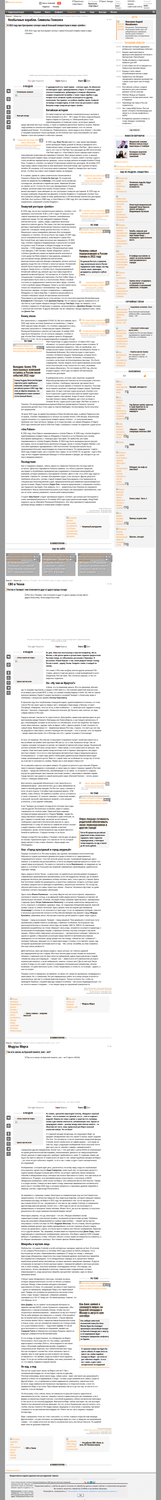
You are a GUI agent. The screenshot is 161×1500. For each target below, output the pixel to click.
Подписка (46, 6)
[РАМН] (122, 444)
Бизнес (83, 12)
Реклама (56, 6)
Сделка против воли (24, 681)
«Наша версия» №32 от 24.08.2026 (100, 990)
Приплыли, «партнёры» (93, 5)
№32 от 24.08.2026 (49, 3)
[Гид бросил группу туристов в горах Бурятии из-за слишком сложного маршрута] (122, 408)
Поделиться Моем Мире (9, 99)
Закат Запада (118, 7)
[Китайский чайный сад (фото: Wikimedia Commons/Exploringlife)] (94, 332)
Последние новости (135, 42)
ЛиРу (94, 1482)
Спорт (92, 12)
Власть (47, 12)
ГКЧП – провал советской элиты (148, 9)
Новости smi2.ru (13, 1470)
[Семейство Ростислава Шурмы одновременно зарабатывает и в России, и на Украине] (122, 337)
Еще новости (135, 130)
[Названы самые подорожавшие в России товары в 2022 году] (94, 238)
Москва (114, 12)
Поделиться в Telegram (9, 122)
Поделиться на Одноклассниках (9, 107)
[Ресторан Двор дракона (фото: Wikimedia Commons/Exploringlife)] (94, 321)
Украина (37, 12)
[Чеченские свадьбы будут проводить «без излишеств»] (122, 185)
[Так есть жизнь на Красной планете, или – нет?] (72, 1004)
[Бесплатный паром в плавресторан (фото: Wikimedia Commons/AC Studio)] (94, 285)
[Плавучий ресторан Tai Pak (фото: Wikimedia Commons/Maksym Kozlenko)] (28, 142)
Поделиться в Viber (9, 117)
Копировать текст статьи (9, 127)
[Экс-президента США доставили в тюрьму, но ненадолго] (122, 359)
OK (80, 1495)
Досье (135, 16)
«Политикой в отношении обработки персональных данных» (92, 1491)
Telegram (88, 1482)
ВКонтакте (91, 1482)
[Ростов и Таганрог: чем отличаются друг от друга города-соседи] (15, 1448)
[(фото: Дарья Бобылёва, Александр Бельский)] (94, 784)
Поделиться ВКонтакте (9, 91)
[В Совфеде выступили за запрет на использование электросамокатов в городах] (122, 259)
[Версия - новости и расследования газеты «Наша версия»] (22, 6)
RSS (85, 1482)
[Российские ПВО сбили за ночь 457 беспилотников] (72, 1444)
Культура (102, 12)
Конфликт (59, 12)
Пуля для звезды (23, 115)
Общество (71, 12)
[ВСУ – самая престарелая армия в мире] (122, 386)
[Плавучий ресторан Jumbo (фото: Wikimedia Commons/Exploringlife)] (94, 178)
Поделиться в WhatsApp (9, 112)
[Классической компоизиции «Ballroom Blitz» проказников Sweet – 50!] (122, 315)
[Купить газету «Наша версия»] (41, 3)
